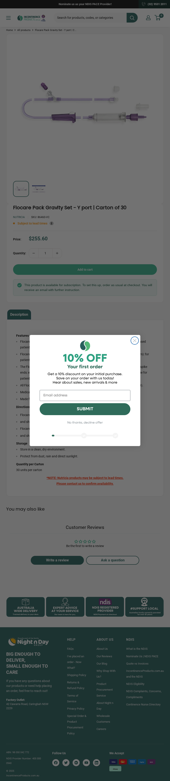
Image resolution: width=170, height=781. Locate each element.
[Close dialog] (135, 340)
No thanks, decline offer (85, 422)
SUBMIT (85, 409)
